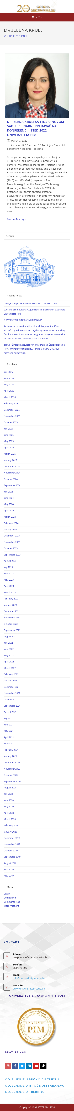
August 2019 (10, 863)
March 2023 (10, 592)
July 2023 (8, 567)
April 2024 (9, 510)
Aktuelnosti (17, 145)
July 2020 (8, 793)
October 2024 (11, 479)
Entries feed (10, 897)
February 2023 (11, 598)
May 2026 (9, 384)
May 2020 (9, 806)
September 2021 (12, 705)
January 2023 (10, 605)
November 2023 (12, 542)
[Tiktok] (43, 1066)
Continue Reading (16, 219)
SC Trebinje (44, 145)
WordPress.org (11, 905)
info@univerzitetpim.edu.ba (29, 978)
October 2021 (11, 699)
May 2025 (9, 441)
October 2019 (11, 850)
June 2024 (9, 497)
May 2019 (9, 875)
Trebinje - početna (32, 148)
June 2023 (9, 573)
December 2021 (12, 686)
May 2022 (9, 655)
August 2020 (10, 787)
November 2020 (12, 768)
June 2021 (9, 724)
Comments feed (12, 901)
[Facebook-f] (15, 1066)
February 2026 (11, 403)
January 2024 (10, 529)
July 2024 (8, 491)
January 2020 (10, 831)
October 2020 (11, 774)
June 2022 (9, 649)
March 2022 (10, 668)
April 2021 (9, 737)
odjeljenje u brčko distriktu (32, 1079)
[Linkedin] (29, 1066)
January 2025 (10, 460)
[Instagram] (8, 1066)
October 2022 (11, 623)
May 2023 (9, 579)
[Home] (5, 36)
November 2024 (12, 472)
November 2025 (12, 416)
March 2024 (10, 516)
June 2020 (9, 800)
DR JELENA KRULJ (18, 36)
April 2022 (9, 661)
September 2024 (12, 485)
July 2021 (8, 718)
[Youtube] (36, 1066)
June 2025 (9, 434)
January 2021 (10, 756)
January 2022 (10, 680)
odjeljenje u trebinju (25, 1091)
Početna (31, 145)
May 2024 (9, 504)
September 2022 (12, 630)
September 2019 (12, 856)
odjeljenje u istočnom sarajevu (35, 1085)
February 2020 (11, 825)
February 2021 (11, 749)
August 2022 (10, 636)
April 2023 (9, 586)
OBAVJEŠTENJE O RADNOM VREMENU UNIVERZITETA (30, 303)
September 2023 (12, 554)
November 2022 (12, 617)
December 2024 (12, 466)
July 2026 (8, 371)
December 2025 (12, 409)
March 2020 (10, 819)
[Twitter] (22, 1066)
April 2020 (9, 812)
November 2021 (12, 693)
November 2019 (12, 844)
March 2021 (10, 743)
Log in (7, 893)
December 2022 (12, 611)
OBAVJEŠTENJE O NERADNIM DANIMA (23, 320)
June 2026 (9, 378)
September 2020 (12, 781)
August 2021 (10, 711)
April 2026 (9, 390)
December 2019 (12, 837)
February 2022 (11, 674)
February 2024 (11, 523)
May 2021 (9, 730)
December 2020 (12, 762)
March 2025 (10, 453)
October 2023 (11, 548)
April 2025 (9, 447)
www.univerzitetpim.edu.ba (29, 988)
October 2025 (11, 422)
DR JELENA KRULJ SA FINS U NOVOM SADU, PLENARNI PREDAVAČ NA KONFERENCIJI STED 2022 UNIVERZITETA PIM (35, 128)
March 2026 (10, 397)
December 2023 (12, 535)
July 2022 (8, 642)
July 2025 (8, 428)
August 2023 (10, 560)
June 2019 (9, 869)
